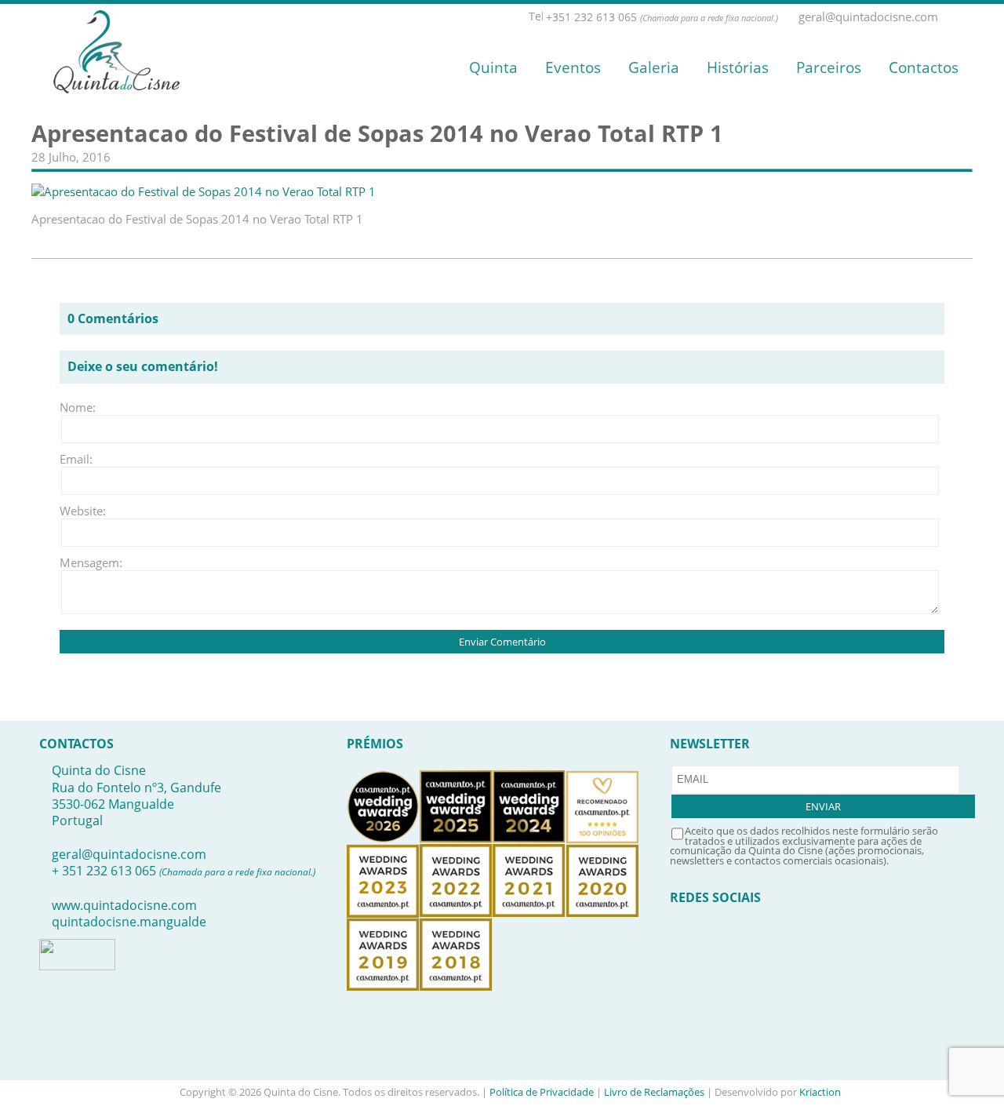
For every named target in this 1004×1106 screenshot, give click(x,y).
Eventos (573, 67)
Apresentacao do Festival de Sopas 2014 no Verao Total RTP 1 (377, 133)
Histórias (738, 67)
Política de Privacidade (541, 1092)
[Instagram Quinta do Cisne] (966, 16)
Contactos (924, 67)
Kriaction (820, 1092)
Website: (83, 510)
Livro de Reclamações (654, 1092)
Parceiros (828, 67)
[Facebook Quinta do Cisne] (948, 16)
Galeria (653, 67)
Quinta (493, 67)
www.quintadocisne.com (124, 905)
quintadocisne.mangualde (129, 921)
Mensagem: (83, 562)
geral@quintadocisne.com (129, 854)
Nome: (78, 407)
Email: (76, 459)
